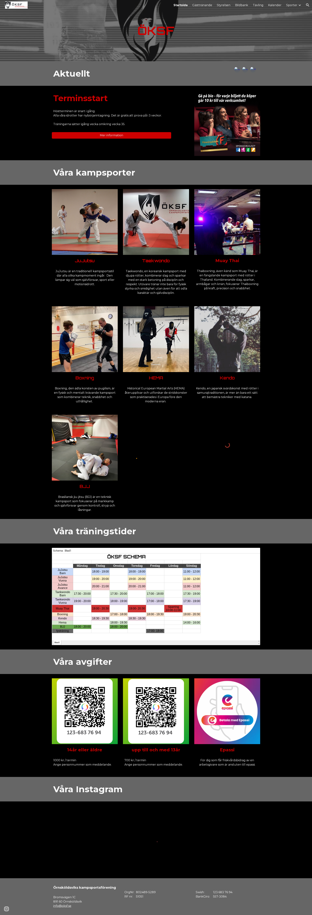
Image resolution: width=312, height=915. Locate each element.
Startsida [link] (181, 5)
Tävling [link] (258, 5)
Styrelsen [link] (223, 5)
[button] (307, 5)
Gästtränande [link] (202, 5)
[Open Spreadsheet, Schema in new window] (253, 552)
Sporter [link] (291, 5)
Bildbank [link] (241, 5)
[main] (156, 30)
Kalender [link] (274, 5)
